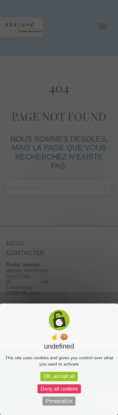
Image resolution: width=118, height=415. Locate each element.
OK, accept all (59, 376)
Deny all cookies (59, 389)
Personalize (59, 401)
